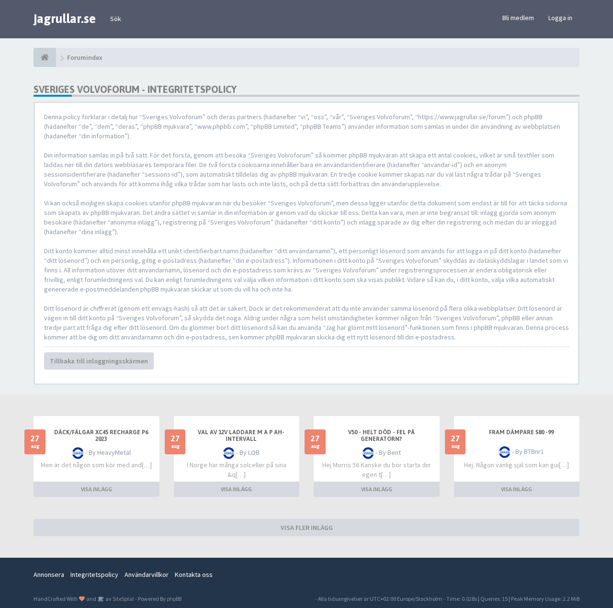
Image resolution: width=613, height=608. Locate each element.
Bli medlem (518, 17)
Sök (115, 18)
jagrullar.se (65, 18)
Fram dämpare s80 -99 (521, 432)
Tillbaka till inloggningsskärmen (99, 361)
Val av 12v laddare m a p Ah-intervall (241, 435)
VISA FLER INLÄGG (307, 527)
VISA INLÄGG (96, 489)
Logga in (560, 17)
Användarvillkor (147, 574)
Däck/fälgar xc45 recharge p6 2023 (101, 435)
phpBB (174, 598)
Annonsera (49, 574)
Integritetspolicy (94, 574)
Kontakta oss (194, 574)
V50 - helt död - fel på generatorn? (381, 435)
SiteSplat (123, 598)
